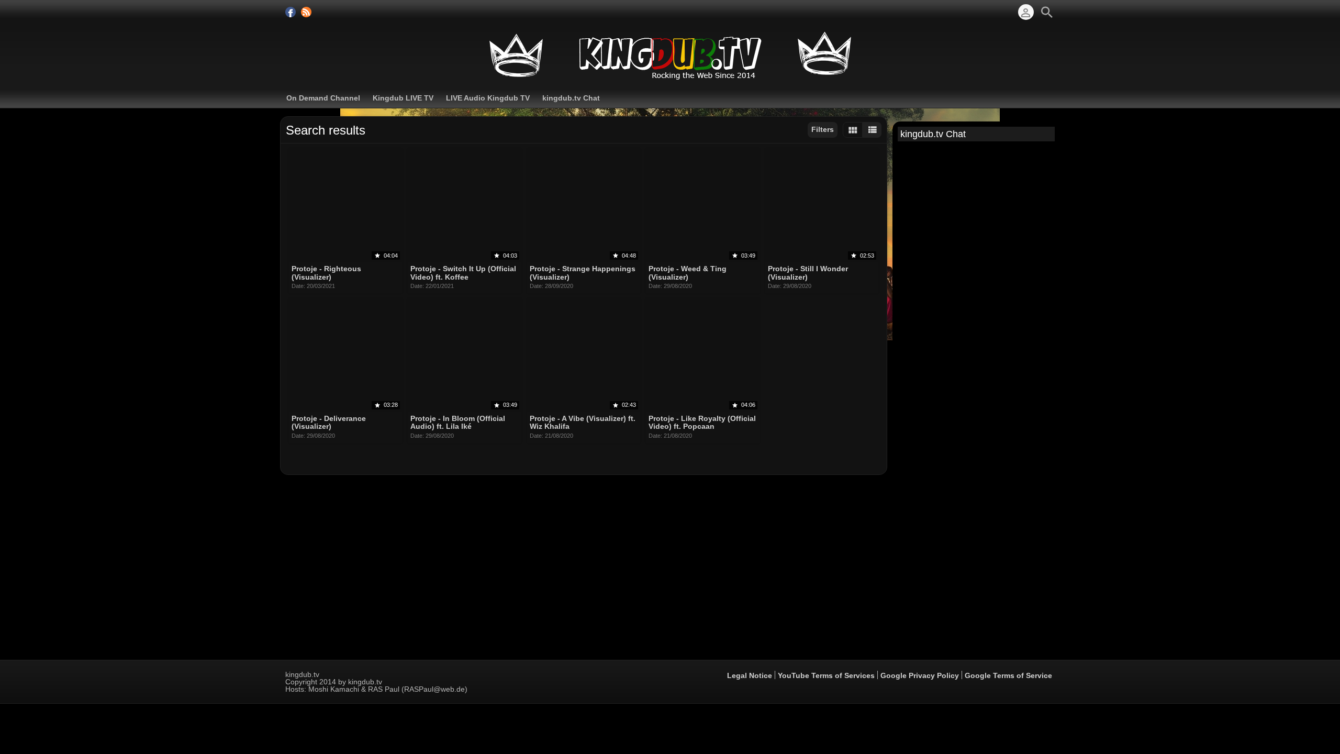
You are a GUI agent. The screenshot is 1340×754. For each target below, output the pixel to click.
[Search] (1047, 12)
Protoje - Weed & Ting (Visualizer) (688, 273)
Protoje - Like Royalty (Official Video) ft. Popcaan (702, 422)
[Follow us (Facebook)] (290, 12)
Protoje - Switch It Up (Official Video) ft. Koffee (463, 273)
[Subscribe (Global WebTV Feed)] (306, 12)
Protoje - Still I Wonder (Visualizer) (808, 273)
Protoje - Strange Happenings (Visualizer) (582, 273)
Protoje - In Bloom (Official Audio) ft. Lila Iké (457, 422)
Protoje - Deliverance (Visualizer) (329, 422)
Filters (822, 129)
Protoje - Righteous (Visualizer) (326, 273)
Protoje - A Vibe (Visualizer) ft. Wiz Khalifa (582, 422)
